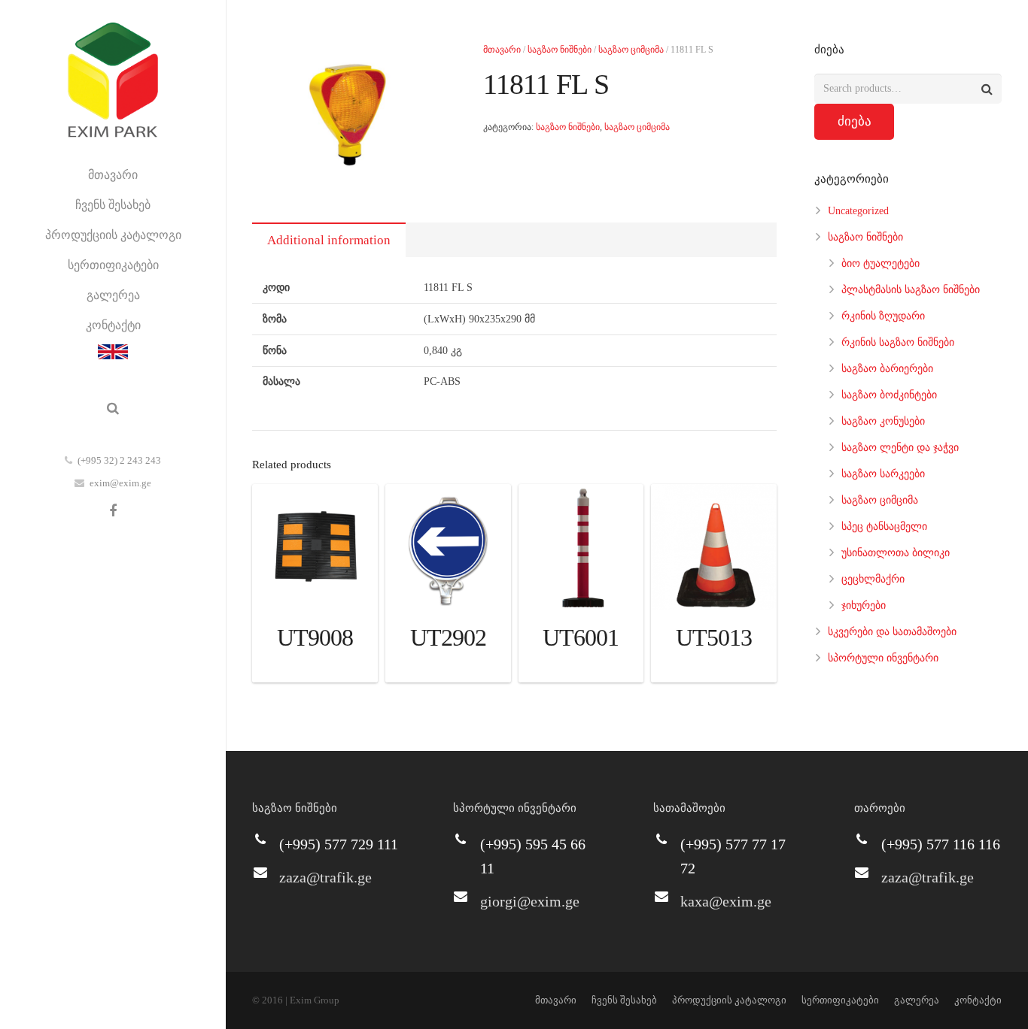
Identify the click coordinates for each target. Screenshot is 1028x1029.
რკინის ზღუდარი (883, 316)
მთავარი (502, 49)
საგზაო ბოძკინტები (889, 395)
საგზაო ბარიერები (887, 368)
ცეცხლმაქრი (873, 579)
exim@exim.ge (120, 483)
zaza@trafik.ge (325, 877)
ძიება (854, 121)
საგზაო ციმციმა (631, 49)
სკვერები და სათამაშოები (892, 631)
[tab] (329, 239)
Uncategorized (858, 210)
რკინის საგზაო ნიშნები (897, 342)
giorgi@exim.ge (529, 901)
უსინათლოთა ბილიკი (895, 552)
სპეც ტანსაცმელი (884, 526)
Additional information (329, 240)
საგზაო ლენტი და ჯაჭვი (900, 447)
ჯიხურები (863, 605)
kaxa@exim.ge (725, 901)
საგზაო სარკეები (883, 474)
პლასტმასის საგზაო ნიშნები (910, 289)
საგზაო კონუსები (883, 421)
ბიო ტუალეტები (880, 263)
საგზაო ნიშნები (560, 49)
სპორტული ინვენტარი (883, 658)
